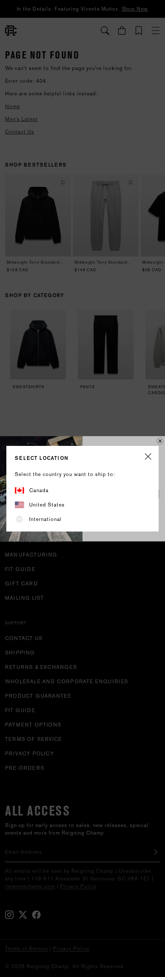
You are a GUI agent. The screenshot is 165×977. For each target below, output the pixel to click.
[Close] (148, 457)
